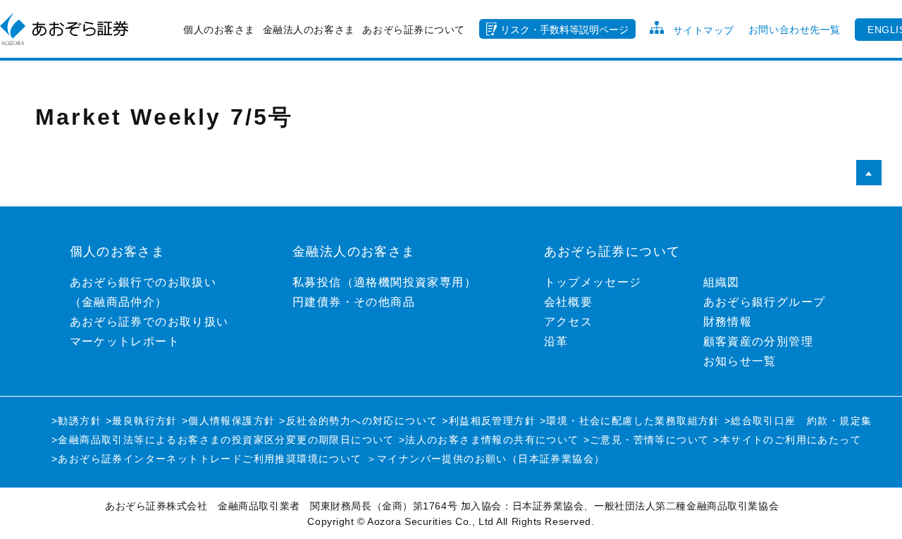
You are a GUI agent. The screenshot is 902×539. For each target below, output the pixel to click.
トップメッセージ (593, 282)
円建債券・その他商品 (353, 302)
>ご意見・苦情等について (646, 439)
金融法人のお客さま (309, 29)
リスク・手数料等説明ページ (564, 29)
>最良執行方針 (142, 420)
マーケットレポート (125, 341)
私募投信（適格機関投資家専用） (384, 282)
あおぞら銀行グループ (764, 302)
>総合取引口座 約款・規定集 (798, 420)
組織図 (721, 282)
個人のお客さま (219, 29)
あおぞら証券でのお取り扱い (149, 322)
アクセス (568, 322)
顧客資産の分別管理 (758, 341)
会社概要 (568, 302)
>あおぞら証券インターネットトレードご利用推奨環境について (206, 458)
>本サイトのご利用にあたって (787, 439)
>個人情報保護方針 (229, 420)
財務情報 (728, 322)
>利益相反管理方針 (489, 420)
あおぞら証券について (413, 29)
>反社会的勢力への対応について (358, 420)
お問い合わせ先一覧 (794, 29)
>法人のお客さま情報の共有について (489, 439)
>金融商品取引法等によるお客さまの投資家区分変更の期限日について (223, 439)
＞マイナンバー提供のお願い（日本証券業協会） (485, 458)
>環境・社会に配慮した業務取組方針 (630, 420)
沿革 (556, 341)
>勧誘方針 (76, 420)
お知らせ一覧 (740, 361)
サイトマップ (703, 30)
